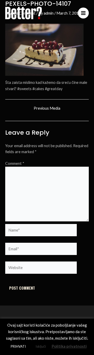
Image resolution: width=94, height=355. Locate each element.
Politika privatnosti (69, 346)
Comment (14, 163)
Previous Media (47, 108)
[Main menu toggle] (83, 13)
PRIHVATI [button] (18, 346)
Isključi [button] (41, 346)
